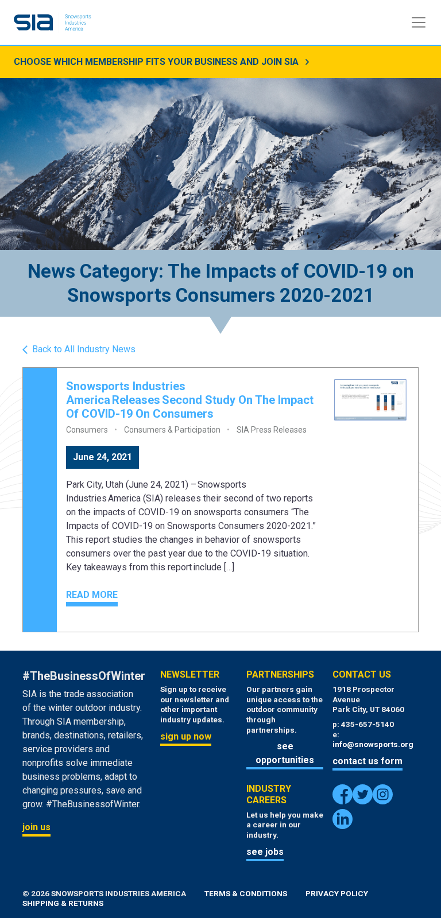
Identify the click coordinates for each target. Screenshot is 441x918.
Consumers (87, 429)
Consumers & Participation (172, 429)
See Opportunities (285, 753)
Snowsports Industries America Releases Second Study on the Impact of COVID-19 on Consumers (190, 400)
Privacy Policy (336, 893)
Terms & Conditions (245, 893)
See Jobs (265, 851)
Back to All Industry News (84, 349)
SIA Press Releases (272, 429)
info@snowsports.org (372, 744)
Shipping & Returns (62, 903)
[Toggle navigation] (418, 22)
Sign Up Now (185, 736)
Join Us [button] (36, 827)
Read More (92, 594)
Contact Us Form (367, 761)
